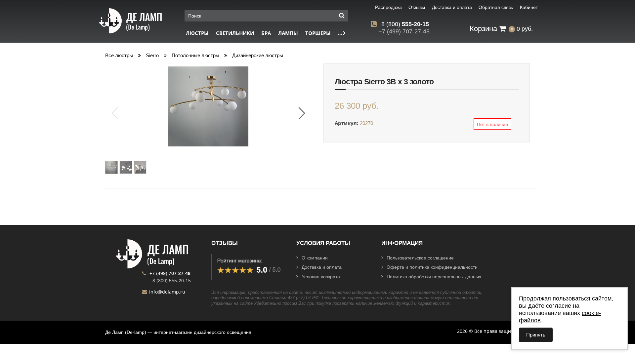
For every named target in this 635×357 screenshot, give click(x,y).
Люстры (197, 33)
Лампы (288, 33)
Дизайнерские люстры (257, 55)
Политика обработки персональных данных (434, 276)
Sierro (152, 55)
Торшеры (318, 33)
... (340, 33)
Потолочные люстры (195, 55)
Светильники (235, 33)
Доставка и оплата (322, 267)
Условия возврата (321, 276)
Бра (266, 33)
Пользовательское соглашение (420, 257)
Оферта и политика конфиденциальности (432, 267)
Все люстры (119, 55)
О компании (315, 257)
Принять (535, 334)
